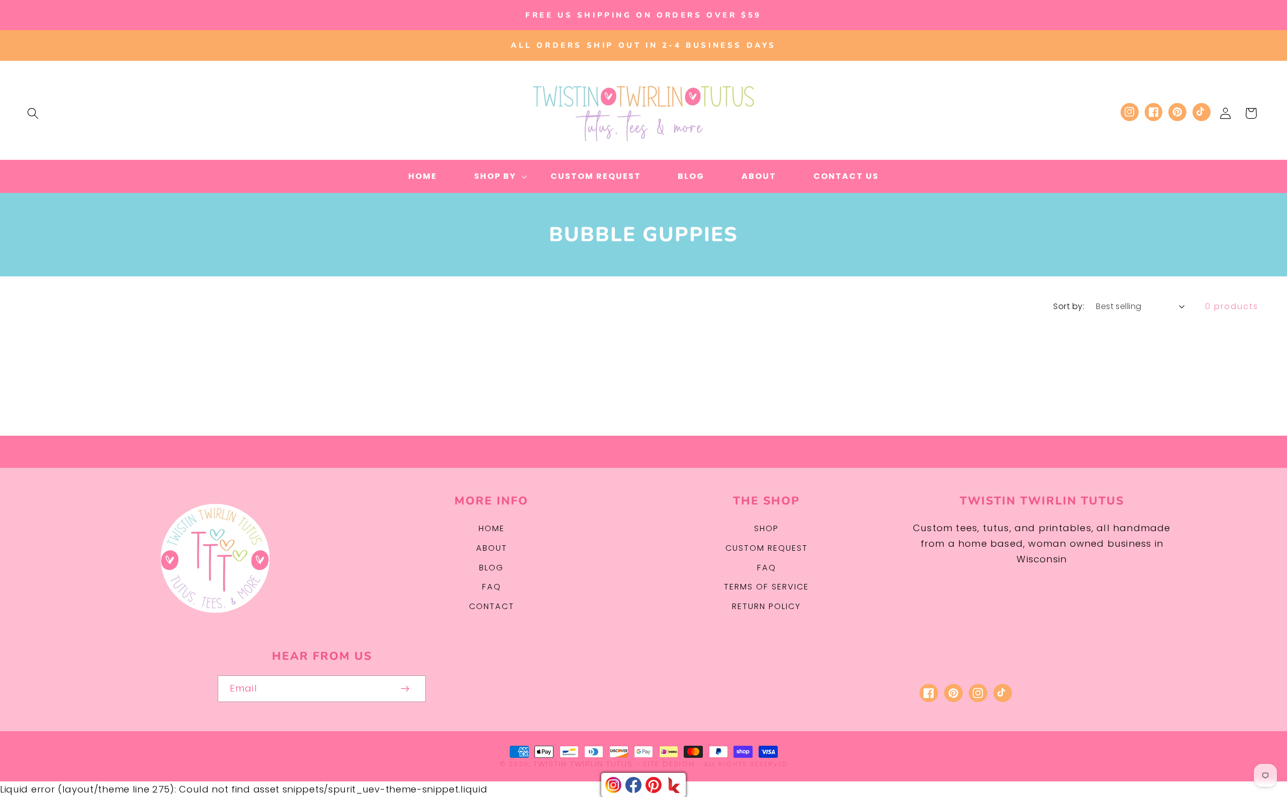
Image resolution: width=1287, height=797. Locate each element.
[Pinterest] (654, 785)
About (491, 548)
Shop (766, 528)
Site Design (668, 763)
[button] (33, 113)
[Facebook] (633, 785)
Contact (491, 606)
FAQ (491, 586)
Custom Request (766, 548)
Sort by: (1068, 306)
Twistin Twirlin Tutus (583, 763)
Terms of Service (766, 586)
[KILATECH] (674, 785)
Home (492, 528)
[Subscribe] (405, 689)
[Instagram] (613, 785)
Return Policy (766, 606)
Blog (491, 567)
